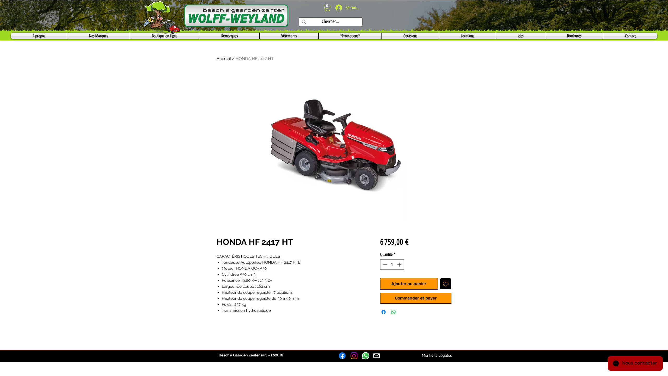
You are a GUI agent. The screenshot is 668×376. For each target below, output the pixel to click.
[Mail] (376, 356)
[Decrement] (384, 264)
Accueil (224, 58)
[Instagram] (354, 355)
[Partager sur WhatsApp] (393, 312)
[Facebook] (342, 355)
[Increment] (399, 264)
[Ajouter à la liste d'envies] (445, 284)
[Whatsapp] (365, 355)
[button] (327, 7)
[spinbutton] (392, 264)
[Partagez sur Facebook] (383, 312)
